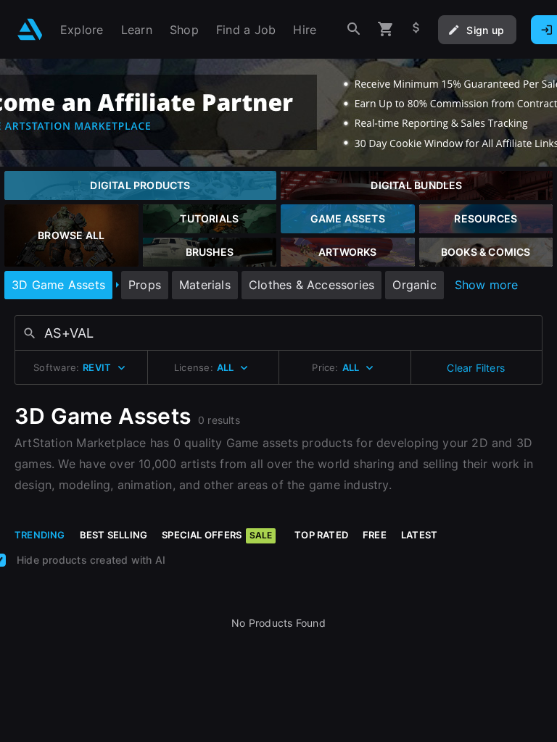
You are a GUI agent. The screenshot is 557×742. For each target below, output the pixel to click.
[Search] (354, 29)
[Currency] (416, 29)
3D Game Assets (58, 285)
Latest (419, 535)
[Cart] (386, 29)
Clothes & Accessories (311, 285)
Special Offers (217, 535)
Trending (40, 535)
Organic (414, 285)
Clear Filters (476, 368)
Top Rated (321, 535)
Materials (205, 285)
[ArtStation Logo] (30, 29)
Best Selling (114, 535)
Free (375, 535)
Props (144, 285)
